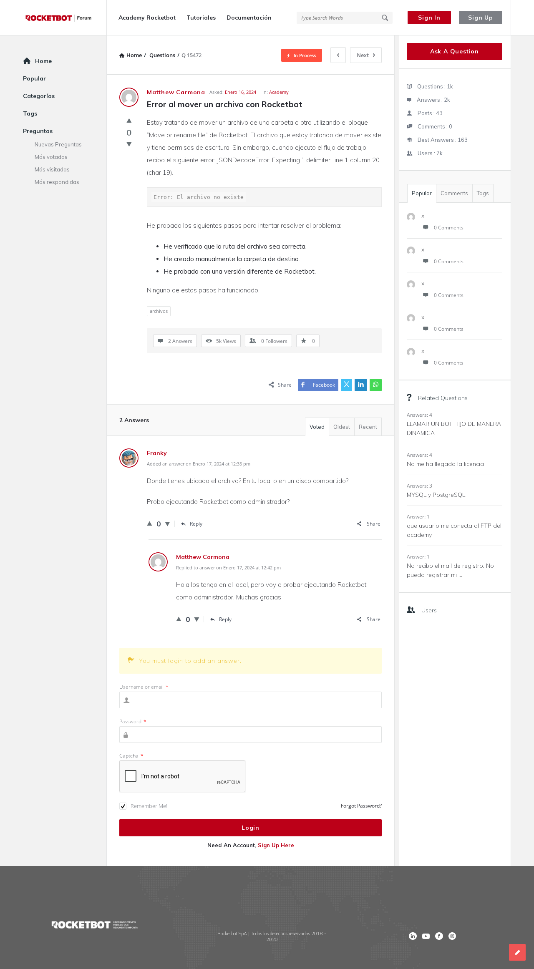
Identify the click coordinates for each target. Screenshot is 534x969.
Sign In (429, 17)
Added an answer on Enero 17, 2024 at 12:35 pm (198, 464)
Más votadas (51, 157)
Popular (422, 193)
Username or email (144, 686)
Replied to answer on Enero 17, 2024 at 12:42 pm (228, 567)
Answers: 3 (419, 485)
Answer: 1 (418, 516)
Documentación (249, 17)
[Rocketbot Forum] (65, 17)
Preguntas (38, 131)
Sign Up (480, 17)
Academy (279, 92)
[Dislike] (129, 143)
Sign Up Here (276, 845)
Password (132, 721)
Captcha (131, 755)
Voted (317, 426)
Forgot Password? (361, 805)
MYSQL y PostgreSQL (436, 494)
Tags (483, 193)
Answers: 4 (419, 414)
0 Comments (448, 227)
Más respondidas (57, 182)
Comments (454, 193)
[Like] (129, 120)
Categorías (39, 96)
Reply (196, 523)
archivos (159, 311)
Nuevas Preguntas (58, 144)
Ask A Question (454, 51)
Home (43, 61)
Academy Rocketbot (147, 17)
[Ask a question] (517, 952)
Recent (368, 426)
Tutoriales (201, 17)
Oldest (341, 426)
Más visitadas (52, 169)
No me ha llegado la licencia (445, 464)
